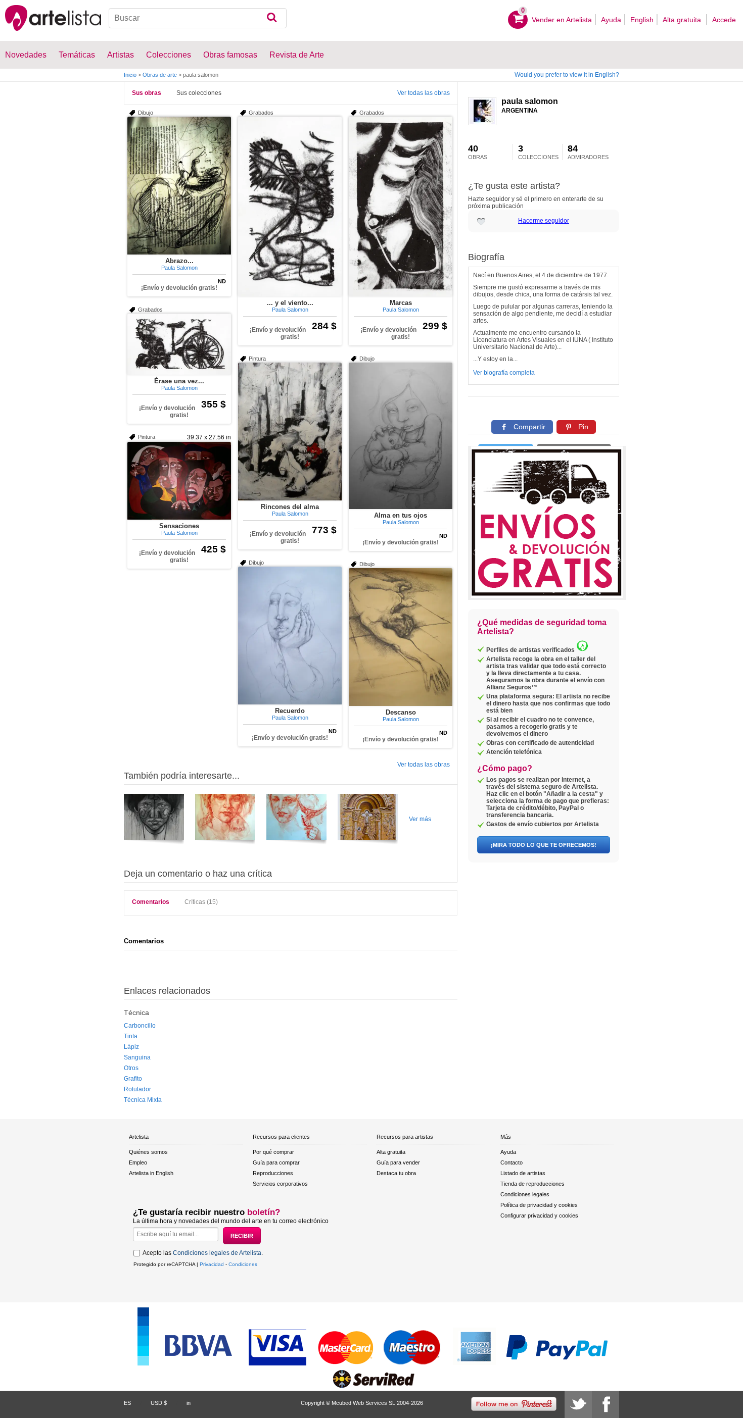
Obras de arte (160, 75)
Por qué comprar (273, 1152)
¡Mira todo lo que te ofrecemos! (543, 845)
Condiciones (242, 1264)
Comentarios (150, 901)
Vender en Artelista (562, 20)
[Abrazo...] (179, 186)
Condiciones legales (524, 1194)
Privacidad (212, 1264)
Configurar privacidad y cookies (539, 1215)
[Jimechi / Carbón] (154, 820)
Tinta (130, 1036)
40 (477, 152)
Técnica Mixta (143, 1099)
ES (127, 1403)
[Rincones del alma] (290, 431)
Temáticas (77, 54)
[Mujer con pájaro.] (296, 820)
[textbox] (198, 18)
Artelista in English (151, 1173)
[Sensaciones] (179, 481)
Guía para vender (398, 1162)
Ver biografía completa (504, 372)
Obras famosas (230, 54)
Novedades (26, 54)
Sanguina (137, 1057)
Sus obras (146, 92)
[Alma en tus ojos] (400, 436)
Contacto (511, 1162)
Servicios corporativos (280, 1184)
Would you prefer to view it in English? (567, 74)
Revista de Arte (296, 54)
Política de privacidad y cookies (539, 1205)
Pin (582, 427)
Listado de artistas (522, 1173)
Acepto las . (203, 1252)
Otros (131, 1068)
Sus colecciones (198, 92)
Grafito (133, 1078)
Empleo (138, 1162)
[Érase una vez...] (179, 344)
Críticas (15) (201, 901)
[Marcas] (400, 206)
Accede (724, 20)
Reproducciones (273, 1173)
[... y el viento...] (290, 206)
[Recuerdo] (290, 635)
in (189, 1403)
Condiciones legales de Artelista (217, 1252)
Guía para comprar (276, 1162)
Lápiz (131, 1046)
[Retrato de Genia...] (225, 820)
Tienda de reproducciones (532, 1184)
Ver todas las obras (423, 92)
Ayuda (611, 20)
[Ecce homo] (368, 820)
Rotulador (137, 1089)
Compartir (528, 427)
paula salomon (529, 101)
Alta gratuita (683, 20)
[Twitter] (578, 1404)
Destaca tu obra (396, 1173)
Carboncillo (140, 1025)
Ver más (420, 819)
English (642, 20)
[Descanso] (400, 637)
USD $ (159, 1403)
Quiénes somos (148, 1152)
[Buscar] (272, 18)
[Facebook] (605, 1404)
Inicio (130, 75)
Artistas (120, 54)
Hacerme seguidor (543, 220)
